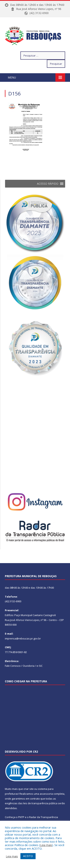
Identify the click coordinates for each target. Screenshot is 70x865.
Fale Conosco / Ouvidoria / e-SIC (24, 665)
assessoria (46, 793)
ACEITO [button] (28, 856)
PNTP (21, 817)
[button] (47, 184)
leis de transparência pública (40, 803)
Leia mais (46, 845)
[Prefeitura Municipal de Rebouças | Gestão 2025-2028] (35, 35)
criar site (29, 789)
